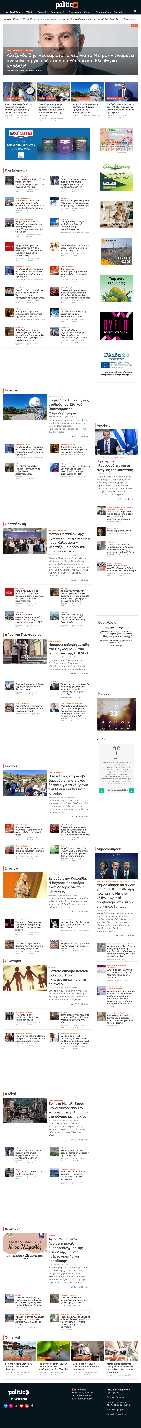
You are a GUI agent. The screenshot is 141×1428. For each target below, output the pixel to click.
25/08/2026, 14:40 (66, 1305)
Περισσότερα (120, 12)
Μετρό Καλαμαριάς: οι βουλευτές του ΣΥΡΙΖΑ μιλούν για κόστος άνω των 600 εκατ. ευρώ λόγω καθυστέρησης (29, 250)
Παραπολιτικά (57, 12)
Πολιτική (42, 12)
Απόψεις (103, 425)
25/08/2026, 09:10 (102, 910)
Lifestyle (11, 868)
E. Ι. (110, 910)
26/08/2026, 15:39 (21, 1308)
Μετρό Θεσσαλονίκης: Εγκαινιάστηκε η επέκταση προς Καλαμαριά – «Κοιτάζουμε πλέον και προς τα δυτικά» (29, 227)
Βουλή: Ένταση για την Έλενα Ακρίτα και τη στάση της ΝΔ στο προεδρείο (28, 314)
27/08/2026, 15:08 (54, 987)
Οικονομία (74, 12)
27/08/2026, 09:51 (66, 930)
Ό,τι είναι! (58, 875)
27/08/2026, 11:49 (12, 70)
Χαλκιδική (12, 1229)
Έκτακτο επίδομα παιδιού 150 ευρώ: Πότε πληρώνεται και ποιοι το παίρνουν (74, 248)
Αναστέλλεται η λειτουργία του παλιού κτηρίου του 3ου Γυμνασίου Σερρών (29, 708)
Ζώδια (110, 790)
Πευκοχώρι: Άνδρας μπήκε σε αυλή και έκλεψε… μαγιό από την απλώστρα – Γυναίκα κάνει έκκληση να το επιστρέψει (75, 1322)
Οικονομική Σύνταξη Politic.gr (70, 987)
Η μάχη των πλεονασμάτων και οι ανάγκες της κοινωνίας (115, 466)
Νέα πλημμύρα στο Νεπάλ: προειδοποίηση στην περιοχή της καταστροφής (74, 1153)
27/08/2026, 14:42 (54, 657)
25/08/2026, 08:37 (21, 1327)
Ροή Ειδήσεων (17, 12)
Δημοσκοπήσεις (109, 849)
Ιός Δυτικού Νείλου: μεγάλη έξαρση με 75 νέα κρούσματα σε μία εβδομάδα (53, 1366)
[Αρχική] (7, 12)
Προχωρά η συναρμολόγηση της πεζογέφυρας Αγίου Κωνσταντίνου (29, 686)
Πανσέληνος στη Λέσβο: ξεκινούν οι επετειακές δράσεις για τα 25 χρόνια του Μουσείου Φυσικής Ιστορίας (51, 109)
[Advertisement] (47, 367)
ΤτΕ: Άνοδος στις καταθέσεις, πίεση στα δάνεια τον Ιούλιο (26, 1017)
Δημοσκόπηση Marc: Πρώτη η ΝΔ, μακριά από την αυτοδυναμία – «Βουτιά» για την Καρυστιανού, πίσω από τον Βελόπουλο (121, 951)
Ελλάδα (29, 12)
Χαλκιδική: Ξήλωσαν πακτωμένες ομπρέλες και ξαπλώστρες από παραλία (73, 1300)
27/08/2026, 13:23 (54, 1264)
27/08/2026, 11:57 (53, 895)
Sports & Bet (64, 198)
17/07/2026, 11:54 (112, 1025)
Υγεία (49, 1357)
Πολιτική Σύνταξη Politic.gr (93, 115)
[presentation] (132, 25)
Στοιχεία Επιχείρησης (117, 1414)
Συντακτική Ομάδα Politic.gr (69, 797)
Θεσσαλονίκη (102, 12)
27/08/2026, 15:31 (53, 1120)
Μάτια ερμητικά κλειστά (119, 531)
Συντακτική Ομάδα (116, 1410)
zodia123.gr (123, 790)
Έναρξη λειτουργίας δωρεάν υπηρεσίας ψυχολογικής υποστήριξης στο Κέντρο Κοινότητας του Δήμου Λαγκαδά (74, 689)
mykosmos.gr (116, 646)
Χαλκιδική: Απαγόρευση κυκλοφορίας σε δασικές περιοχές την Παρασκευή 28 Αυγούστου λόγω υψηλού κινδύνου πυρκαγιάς (29, 335)
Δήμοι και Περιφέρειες (23, 634)
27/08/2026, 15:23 (54, 797)
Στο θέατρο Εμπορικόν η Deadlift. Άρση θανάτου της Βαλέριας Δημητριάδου (29, 946)
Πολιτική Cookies (115, 1397)
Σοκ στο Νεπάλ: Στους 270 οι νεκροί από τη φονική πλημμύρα (18, 1366)
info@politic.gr (86, 1393)
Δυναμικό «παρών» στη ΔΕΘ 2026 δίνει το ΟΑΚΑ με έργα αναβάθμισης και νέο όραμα (74, 203)
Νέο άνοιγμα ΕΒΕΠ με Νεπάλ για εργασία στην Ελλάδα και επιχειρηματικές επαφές (30, 1038)
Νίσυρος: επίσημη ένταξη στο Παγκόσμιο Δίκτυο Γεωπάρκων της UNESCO (68, 649)
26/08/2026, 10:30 (113, 522)
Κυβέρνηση (106, 457)
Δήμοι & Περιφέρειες (55, 641)
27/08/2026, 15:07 (21, 279)
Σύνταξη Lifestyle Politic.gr (69, 895)
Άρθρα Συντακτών (119, 507)
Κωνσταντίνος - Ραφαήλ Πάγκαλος (29, 70)
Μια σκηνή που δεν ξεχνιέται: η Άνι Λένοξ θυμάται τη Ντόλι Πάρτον (75, 925)
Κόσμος (87, 12)
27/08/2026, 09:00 (102, 473)
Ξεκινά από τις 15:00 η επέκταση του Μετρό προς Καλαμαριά (86, 1366)
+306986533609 (84, 1399)
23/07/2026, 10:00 (113, 980)
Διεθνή (10, 1093)
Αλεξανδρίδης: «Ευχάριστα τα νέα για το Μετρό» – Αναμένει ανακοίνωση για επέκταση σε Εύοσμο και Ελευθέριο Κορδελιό (74, 711)
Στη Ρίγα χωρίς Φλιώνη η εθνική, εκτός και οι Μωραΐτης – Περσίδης (73, 314)
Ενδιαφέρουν (10, 98)
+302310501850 (84, 1396)
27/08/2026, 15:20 (54, 555)
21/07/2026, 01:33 (112, 1006)
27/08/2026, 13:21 (20, 714)
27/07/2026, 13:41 (112, 959)
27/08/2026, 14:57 (20, 319)
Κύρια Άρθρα (22, 50)
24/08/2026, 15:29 (66, 1329)
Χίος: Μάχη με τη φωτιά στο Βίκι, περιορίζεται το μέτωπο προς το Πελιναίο (29, 851)
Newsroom (76, 697)
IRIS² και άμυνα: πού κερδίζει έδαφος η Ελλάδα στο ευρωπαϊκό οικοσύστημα (121, 568)
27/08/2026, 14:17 (65, 476)
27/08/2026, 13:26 (66, 697)
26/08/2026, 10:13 (113, 533)
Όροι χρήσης (113, 1393)
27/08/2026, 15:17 (78, 115)
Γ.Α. (110, 473)
